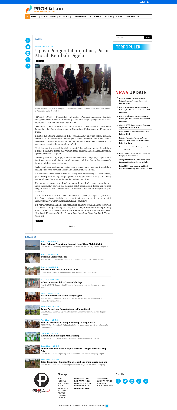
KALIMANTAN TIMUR (81, 379)
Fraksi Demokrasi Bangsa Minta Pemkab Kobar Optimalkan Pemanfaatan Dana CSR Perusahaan (134, 109)
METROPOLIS (95, 16)
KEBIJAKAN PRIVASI (104, 381)
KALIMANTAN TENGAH (82, 381)
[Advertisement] (134, 71)
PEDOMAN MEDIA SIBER (106, 386)
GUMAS (118, 16)
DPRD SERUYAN (132, 16)
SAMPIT (34, 16)
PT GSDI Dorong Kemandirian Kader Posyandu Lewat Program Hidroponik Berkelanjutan (133, 100)
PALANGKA (64, 16)
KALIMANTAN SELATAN (82, 383)
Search (148, 37)
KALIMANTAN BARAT (82, 388)
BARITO (108, 16)
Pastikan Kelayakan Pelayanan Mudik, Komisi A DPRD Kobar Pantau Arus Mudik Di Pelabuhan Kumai (135, 140)
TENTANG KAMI (102, 379)
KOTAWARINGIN (79, 16)
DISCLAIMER (101, 383)
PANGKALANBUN (48, 16)
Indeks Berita (144, 2)
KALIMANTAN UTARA (82, 386)
